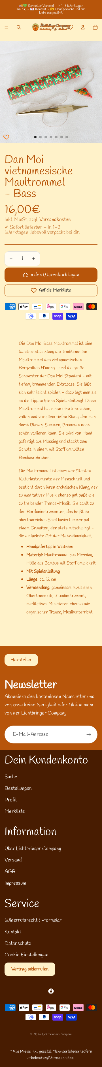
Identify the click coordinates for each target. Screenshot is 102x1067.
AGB (10, 871)
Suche (11, 776)
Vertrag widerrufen (29, 969)
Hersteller (21, 660)
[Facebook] (51, 991)
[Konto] (82, 27)
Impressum (15, 883)
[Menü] (6, 27)
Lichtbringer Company (57, 1034)
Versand (13, 860)
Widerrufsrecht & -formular (33, 920)
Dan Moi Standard (64, 376)
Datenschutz (18, 943)
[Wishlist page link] (70, 27)
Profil (10, 800)
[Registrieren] (89, 735)
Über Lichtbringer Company (33, 848)
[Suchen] (18, 27)
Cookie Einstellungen (26, 954)
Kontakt (40, 9)
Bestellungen (18, 788)
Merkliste (15, 811)
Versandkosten (55, 219)
